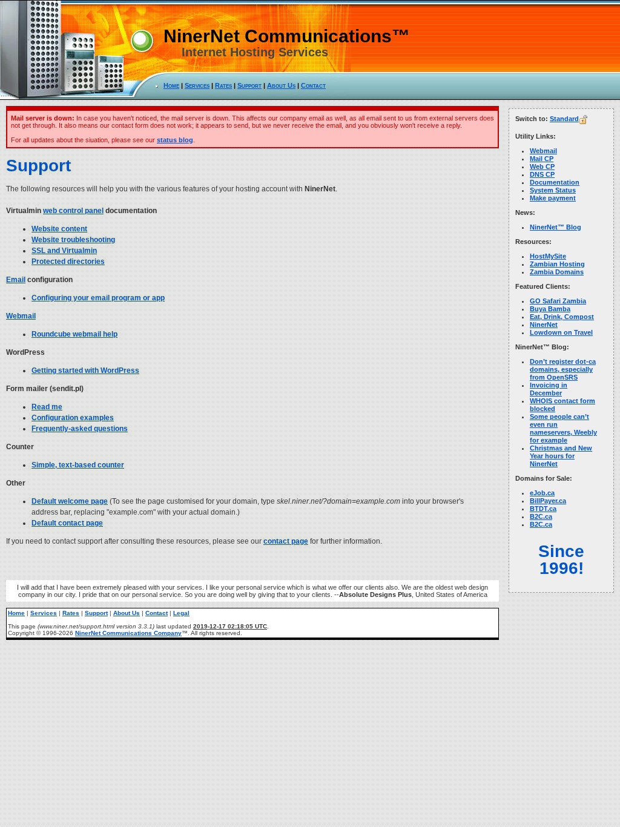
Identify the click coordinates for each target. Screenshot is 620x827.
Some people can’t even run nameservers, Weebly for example (563, 428)
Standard (564, 118)
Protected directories (68, 261)
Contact (313, 85)
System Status (553, 190)
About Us (281, 85)
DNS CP (542, 174)
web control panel (73, 210)
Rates (223, 85)
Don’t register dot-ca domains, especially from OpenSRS (563, 369)
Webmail (21, 316)
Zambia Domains (557, 271)
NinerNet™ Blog (555, 227)
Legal (181, 613)
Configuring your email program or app (98, 298)
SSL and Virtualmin (64, 250)
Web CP (542, 166)
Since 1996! (561, 560)
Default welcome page (69, 501)
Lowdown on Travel (561, 332)
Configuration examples (72, 418)
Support (249, 85)
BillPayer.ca (548, 500)
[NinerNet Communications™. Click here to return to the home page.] (176, 96)
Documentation (554, 182)
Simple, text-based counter (77, 465)
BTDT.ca (543, 508)
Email (15, 279)
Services (197, 85)
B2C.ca (541, 516)
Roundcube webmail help (74, 334)
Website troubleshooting (73, 240)
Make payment (553, 198)
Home (171, 85)
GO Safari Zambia (558, 301)
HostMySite (548, 256)
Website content (59, 229)
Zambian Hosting (557, 264)
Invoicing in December (548, 389)
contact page (285, 541)
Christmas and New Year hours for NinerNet (561, 455)
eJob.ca (542, 492)
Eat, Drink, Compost (562, 316)
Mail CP (541, 158)
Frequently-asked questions (79, 428)
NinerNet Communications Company (128, 633)
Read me (46, 407)
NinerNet (544, 324)
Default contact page (67, 523)
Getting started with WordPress (85, 370)
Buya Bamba (550, 308)
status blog (175, 139)
